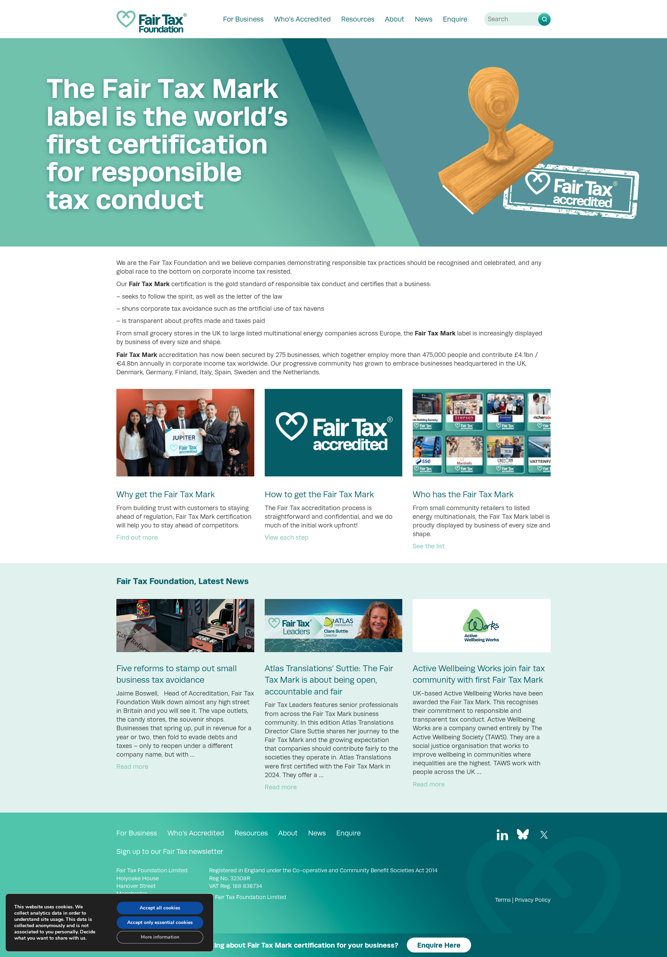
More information (160, 937)
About (394, 19)
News (424, 19)
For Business (243, 19)
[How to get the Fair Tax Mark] (334, 432)
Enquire (455, 19)
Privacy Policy (533, 900)
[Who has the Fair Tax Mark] (482, 432)
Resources (357, 19)
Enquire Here (439, 945)
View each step (286, 537)
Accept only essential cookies (160, 922)
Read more (132, 766)
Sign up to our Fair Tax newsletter (169, 851)
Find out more (137, 537)
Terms (503, 900)
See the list (429, 546)
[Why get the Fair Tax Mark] (185, 432)
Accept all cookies (160, 908)
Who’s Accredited (302, 19)
